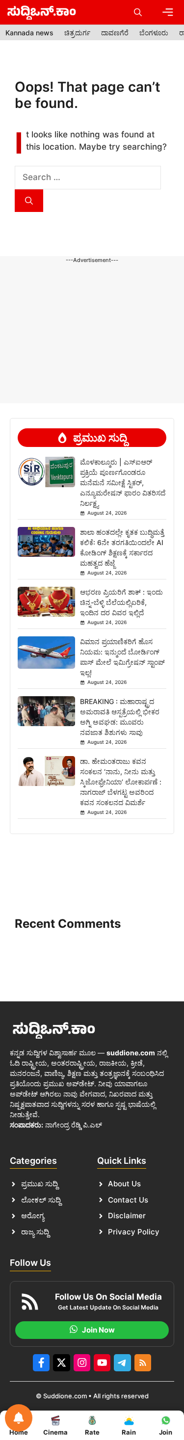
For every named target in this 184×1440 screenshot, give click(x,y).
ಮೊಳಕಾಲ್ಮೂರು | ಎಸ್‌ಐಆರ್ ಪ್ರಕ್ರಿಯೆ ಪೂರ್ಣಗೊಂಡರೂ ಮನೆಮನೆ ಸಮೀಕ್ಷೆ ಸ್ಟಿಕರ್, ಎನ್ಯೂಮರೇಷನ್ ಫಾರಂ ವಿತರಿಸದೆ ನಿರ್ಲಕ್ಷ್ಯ (122, 482)
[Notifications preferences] (18, 1418)
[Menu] (168, 12)
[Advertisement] (92, 295)
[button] (138, 12)
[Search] (29, 200)
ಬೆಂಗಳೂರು (153, 32)
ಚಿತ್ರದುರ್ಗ (77, 32)
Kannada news (29, 32)
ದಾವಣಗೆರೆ (115, 32)
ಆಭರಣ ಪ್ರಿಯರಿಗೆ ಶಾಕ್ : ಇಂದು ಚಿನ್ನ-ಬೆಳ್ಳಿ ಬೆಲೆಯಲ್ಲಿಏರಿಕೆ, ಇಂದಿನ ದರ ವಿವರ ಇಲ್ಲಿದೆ (121, 602)
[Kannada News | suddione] (42, 12)
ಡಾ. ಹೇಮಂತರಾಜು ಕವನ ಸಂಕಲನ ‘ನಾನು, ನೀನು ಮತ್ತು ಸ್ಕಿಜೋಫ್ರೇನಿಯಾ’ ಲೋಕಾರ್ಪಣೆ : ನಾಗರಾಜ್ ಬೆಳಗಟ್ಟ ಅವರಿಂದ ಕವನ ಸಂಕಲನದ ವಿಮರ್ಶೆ (120, 782)
